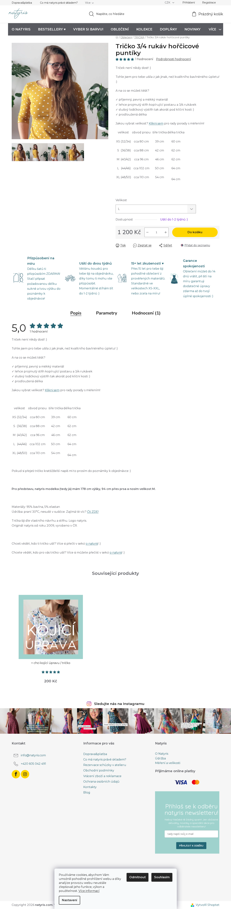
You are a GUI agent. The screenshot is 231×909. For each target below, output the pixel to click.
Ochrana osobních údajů (101, 781)
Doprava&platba (22, 2)
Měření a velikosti (167, 763)
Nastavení (69, 900)
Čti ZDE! (93, 511)
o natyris (92, 543)
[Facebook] (16, 774)
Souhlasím (162, 877)
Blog (86, 792)
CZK (168, 2)
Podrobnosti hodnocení (173, 59)
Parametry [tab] (106, 313)
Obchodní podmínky (98, 770)
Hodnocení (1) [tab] (146, 313)
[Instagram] (25, 774)
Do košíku (195, 232)
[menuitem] (21, 29)
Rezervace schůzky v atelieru (104, 765)
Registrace (209, 2)
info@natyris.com (33, 755)
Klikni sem (156, 123)
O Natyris (161, 753)
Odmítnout (137, 877)
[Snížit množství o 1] (147, 232)
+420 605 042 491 (33, 763)
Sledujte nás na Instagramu (119, 703)
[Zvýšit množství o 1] (165, 232)
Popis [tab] (75, 313)
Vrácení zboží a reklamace (102, 776)
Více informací (89, 891)
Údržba (160, 758)
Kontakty (90, 787)
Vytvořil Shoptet (207, 905)
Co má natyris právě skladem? (59, 2)
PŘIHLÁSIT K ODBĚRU (191, 845)
